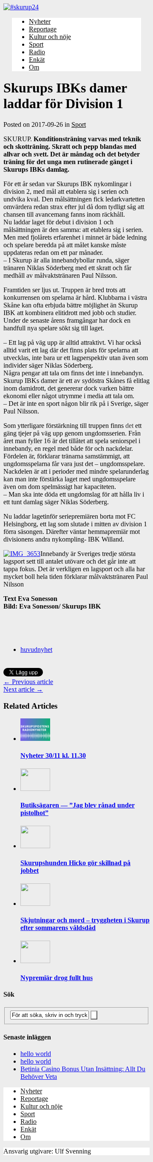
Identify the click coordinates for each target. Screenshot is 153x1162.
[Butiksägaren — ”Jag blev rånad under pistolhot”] (35, 788)
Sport (36, 44)
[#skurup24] (76, 7)
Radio (37, 52)
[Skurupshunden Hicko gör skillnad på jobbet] (35, 845)
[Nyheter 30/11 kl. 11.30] (35, 738)
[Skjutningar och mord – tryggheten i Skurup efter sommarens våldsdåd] (35, 903)
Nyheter (40, 21)
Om (34, 67)
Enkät (37, 59)
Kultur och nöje (50, 36)
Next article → (23, 689)
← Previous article (28, 681)
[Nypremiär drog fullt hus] (35, 960)
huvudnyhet (36, 649)
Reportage (43, 29)
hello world (35, 1053)
